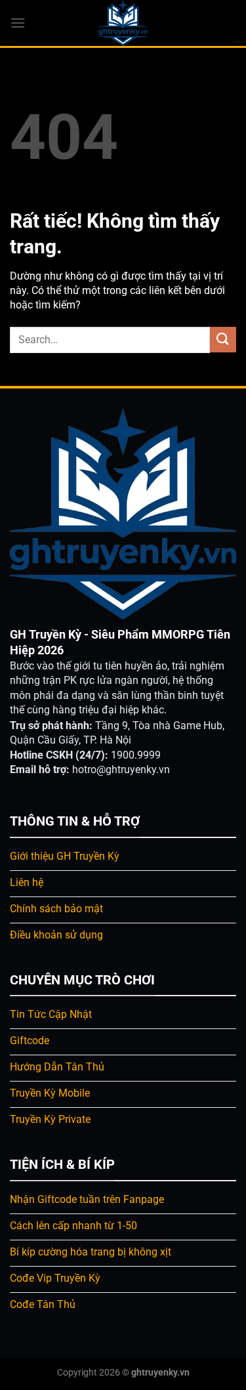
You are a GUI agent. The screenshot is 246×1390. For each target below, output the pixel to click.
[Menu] (18, 23)
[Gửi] (223, 339)
